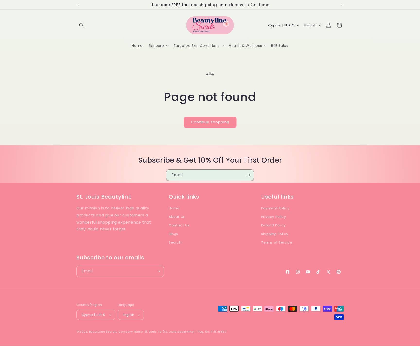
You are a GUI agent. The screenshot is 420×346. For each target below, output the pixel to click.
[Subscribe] (248, 175)
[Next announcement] (342, 4)
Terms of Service (276, 242)
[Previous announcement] (78, 4)
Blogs (173, 234)
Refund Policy (273, 225)
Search (175, 242)
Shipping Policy (274, 234)
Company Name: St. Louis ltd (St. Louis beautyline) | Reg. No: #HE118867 (172, 332)
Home (174, 208)
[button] (81, 25)
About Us (177, 216)
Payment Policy (275, 208)
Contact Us (179, 225)
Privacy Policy (273, 216)
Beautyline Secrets (103, 332)
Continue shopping (210, 122)
